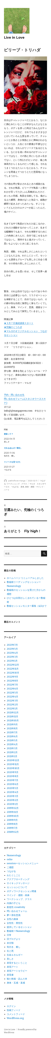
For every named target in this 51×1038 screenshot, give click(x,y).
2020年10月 (13, 768)
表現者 (10, 974)
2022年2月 (12, 704)
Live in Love (14, 38)
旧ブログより (13, 938)
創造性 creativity (16, 907)
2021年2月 (12, 752)
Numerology (14, 855)
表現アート (12, 966)
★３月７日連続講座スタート (18, 323)
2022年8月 (12, 680)
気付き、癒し (13, 946)
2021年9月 (12, 724)
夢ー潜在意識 (13, 915)
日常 (9, 935)
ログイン (11, 1006)
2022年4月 (12, 696)
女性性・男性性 (15, 923)
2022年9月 (12, 676)
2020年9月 (12, 772)
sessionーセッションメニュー (22, 863)
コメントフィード (16, 1014)
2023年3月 (12, 656)
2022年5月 (12, 692)
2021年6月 (12, 736)
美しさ (10, 958)
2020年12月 (13, 760)
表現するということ (17, 962)
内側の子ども (13, 903)
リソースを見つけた (12, 462)
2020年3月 (12, 796)
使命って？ (8, 434)
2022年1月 (12, 708)
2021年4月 (12, 744)
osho (9, 859)
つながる (11, 871)
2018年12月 (13, 831)
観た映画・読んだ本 (17, 978)
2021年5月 (12, 740)
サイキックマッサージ (18, 883)
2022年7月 (12, 684)
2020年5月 (12, 788)
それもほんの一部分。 (13, 448)
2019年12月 (13, 808)
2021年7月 (12, 732)
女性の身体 (12, 919)
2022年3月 (12, 700)
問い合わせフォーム (17, 911)
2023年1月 (12, 660)
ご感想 (10, 867)
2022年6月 (12, 688)
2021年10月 (13, 720)
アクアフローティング (18, 879)
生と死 (10, 950)
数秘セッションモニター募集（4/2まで (26, 605)
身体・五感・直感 (16, 982)
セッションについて (17, 887)
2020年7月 (12, 780)
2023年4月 (12, 652)
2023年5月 (12, 648)
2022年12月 (13, 664)
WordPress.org (15, 1018)
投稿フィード (13, 1010)
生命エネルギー (15, 954)
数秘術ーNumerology (18, 931)
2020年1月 (12, 804)
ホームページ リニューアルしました (25, 578)
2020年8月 (12, 776)
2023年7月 (12, 644)
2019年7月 (12, 827)
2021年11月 (12, 716)
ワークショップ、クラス (17, 484)
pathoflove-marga (16, 480)
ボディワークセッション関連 (21, 891)
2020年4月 (12, 792)
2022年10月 (13, 672)
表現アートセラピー (17, 970)
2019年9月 (12, 820)
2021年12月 (13, 712)
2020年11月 (13, 764)
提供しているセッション (19, 927)
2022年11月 (13, 668)
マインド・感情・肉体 (18, 895)
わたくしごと (13, 875)
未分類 (10, 942)
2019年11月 (12, 812)
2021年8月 (12, 728)
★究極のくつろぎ (13, 327)
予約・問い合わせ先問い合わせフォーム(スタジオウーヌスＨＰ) (25, 398)
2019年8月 (12, 823)
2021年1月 (12, 756)
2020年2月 (12, 800)
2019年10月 (13, 816)
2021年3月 (12, 748)
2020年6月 (12, 784)
